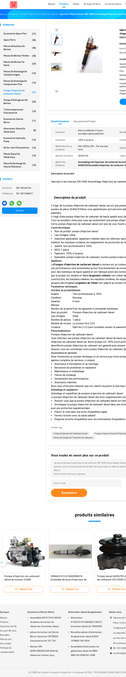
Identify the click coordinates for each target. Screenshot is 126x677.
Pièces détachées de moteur (20, 48)
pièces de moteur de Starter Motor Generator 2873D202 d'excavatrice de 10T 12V (44, 636)
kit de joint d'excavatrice (20, 147)
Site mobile (5, 643)
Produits (4, 622)
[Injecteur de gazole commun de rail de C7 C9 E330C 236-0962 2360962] (70, 551)
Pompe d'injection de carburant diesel (20, 92)
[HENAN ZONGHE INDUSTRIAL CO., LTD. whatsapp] (11, 202)
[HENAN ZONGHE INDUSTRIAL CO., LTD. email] (4, 202)
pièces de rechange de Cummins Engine (20, 73)
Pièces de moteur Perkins (20, 55)
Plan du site (6, 639)
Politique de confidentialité (7, 650)
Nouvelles (5, 635)
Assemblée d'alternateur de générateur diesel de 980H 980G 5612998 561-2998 (85, 650)
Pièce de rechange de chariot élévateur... (20, 165)
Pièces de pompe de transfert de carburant (73, 438)
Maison (3, 618)
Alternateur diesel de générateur (20, 130)
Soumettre (69, 493)
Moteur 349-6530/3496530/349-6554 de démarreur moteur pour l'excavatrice (44, 651)
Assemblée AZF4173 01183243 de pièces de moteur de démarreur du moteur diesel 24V (45, 623)
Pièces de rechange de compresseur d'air (20, 82)
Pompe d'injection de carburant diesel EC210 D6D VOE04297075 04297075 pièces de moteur (22, 579)
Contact (20, 210)
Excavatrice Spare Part (20, 33)
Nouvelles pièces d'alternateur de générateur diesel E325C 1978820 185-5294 (86, 636)
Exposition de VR (8, 626)
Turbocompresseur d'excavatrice (20, 111)
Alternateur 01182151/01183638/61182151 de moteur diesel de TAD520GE (86, 622)
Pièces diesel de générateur (20, 155)
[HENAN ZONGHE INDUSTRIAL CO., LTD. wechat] (19, 202)
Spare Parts (20, 40)
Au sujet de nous (8, 630)
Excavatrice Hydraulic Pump (20, 140)
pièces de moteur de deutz (20, 63)
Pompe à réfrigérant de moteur (20, 102)
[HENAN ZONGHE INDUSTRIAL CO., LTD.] (13, 4)
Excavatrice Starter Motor (20, 121)
